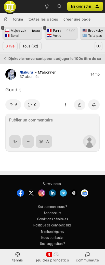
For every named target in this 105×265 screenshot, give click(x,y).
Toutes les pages (43, 19)
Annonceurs (52, 213)
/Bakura (26, 72)
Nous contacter (52, 238)
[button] (59, 6)
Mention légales (52, 231)
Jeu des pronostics (52, 260)
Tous (30, 46)
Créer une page (77, 19)
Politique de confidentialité (52, 225)
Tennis (17, 260)
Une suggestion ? (52, 244)
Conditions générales (52, 219)
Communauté (87, 260)
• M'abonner (45, 72)
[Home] (5, 19)
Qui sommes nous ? (52, 207)
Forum (18, 19)
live (10, 46)
